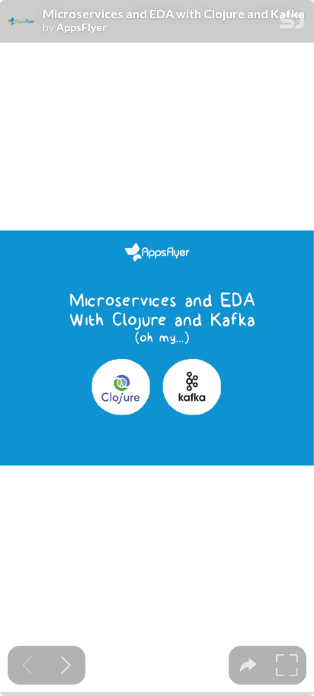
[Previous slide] (27, 665)
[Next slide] (66, 665)
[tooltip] (248, 665)
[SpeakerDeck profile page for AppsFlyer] (21, 22)
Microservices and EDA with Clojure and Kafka (174, 14)
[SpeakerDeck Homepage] (292, 24)
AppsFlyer (81, 27)
